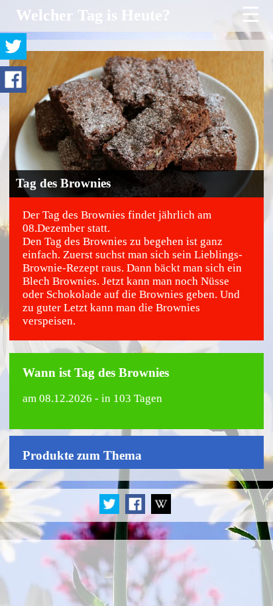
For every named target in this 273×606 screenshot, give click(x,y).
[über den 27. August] (161, 511)
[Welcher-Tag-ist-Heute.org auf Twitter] (110, 511)
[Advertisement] (136, 573)
